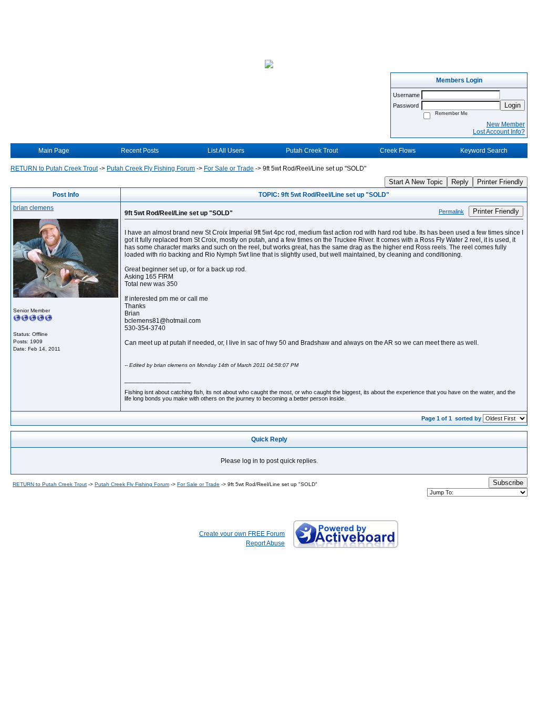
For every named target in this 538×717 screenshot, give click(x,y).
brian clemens (33, 208)
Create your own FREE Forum (242, 533)
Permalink (451, 211)
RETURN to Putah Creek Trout (54, 168)
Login (512, 105)
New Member (506, 124)
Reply (460, 182)
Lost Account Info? (499, 131)
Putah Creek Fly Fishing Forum (151, 168)
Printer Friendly (500, 182)
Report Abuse (265, 543)
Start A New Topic (416, 182)
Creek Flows (398, 150)
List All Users (226, 150)
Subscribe (508, 483)
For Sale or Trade (229, 168)
